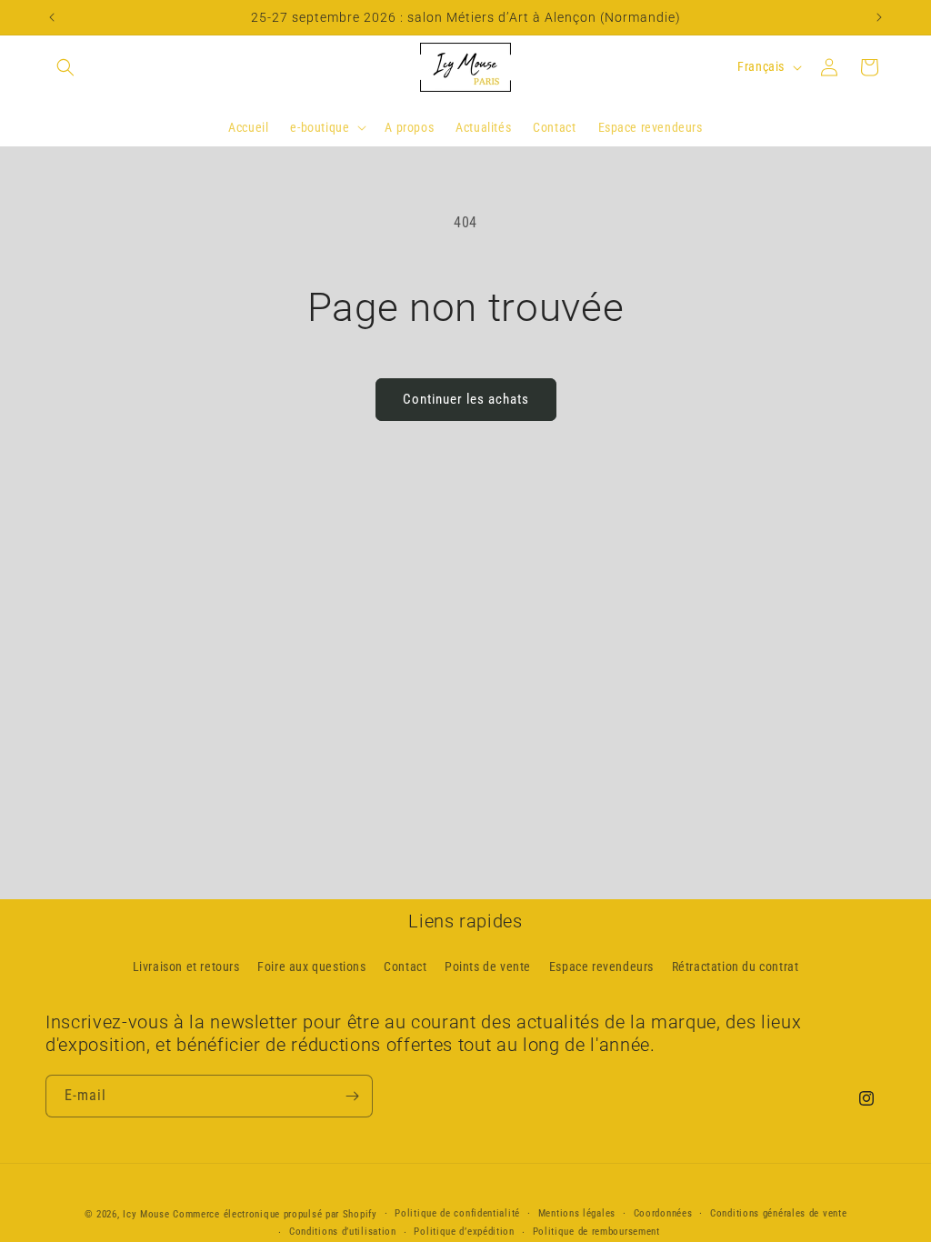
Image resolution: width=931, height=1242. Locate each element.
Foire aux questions (311, 966)
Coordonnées (663, 1213)
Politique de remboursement (596, 1231)
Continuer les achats (466, 399)
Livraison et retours (186, 966)
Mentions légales (577, 1213)
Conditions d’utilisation (342, 1231)
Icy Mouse (148, 1214)
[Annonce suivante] (879, 17)
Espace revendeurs (601, 966)
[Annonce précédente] (52, 17)
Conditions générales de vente (778, 1213)
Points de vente (488, 966)
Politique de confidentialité (457, 1213)
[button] (65, 67)
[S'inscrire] (352, 1096)
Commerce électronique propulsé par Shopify (274, 1214)
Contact (405, 966)
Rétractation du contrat (735, 966)
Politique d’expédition (464, 1231)
